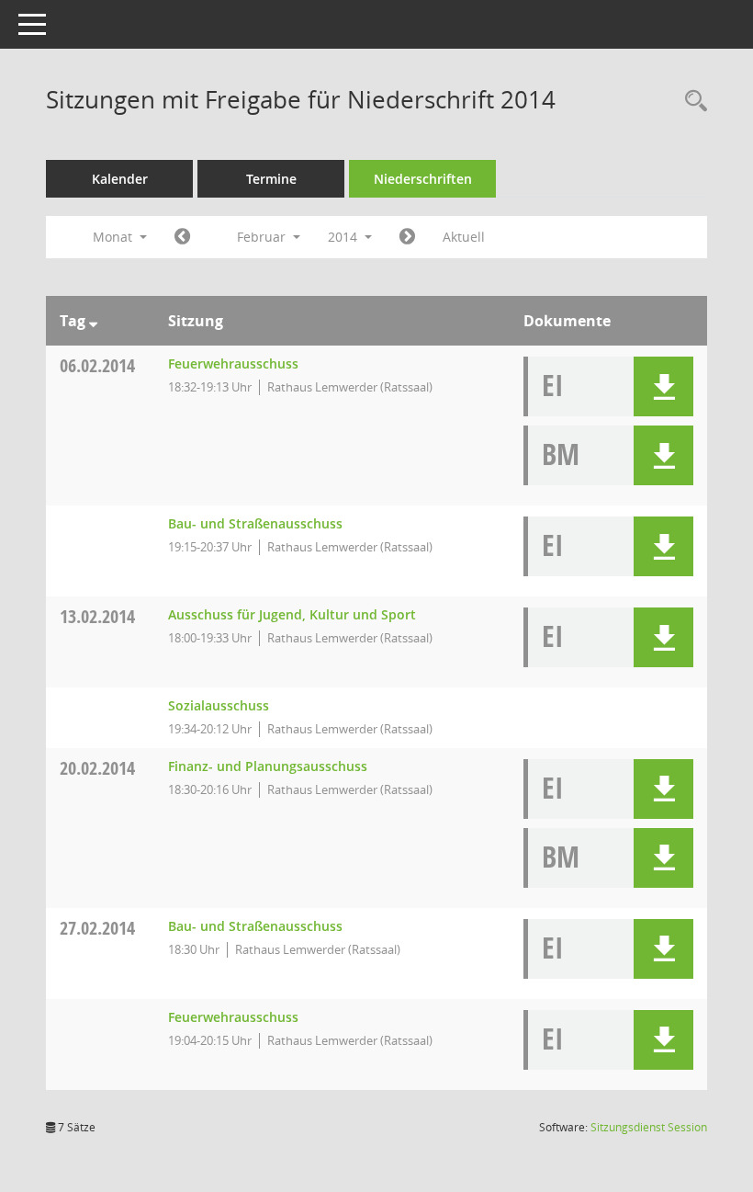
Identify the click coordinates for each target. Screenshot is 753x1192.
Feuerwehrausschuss (233, 363)
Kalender (120, 178)
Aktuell (464, 236)
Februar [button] (263, 236)
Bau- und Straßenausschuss (255, 523)
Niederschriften (423, 178)
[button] (663, 386)
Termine (271, 178)
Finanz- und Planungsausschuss (267, 766)
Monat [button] (114, 236)
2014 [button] (344, 236)
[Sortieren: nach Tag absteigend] (93, 321)
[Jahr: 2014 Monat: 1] (182, 237)
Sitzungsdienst (648, 1127)
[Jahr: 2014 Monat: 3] (407, 237)
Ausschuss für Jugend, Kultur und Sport (292, 614)
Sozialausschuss (218, 705)
